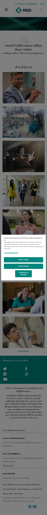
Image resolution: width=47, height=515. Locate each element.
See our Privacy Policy (11, 253)
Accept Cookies (23, 266)
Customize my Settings (23, 273)
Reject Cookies (23, 259)
